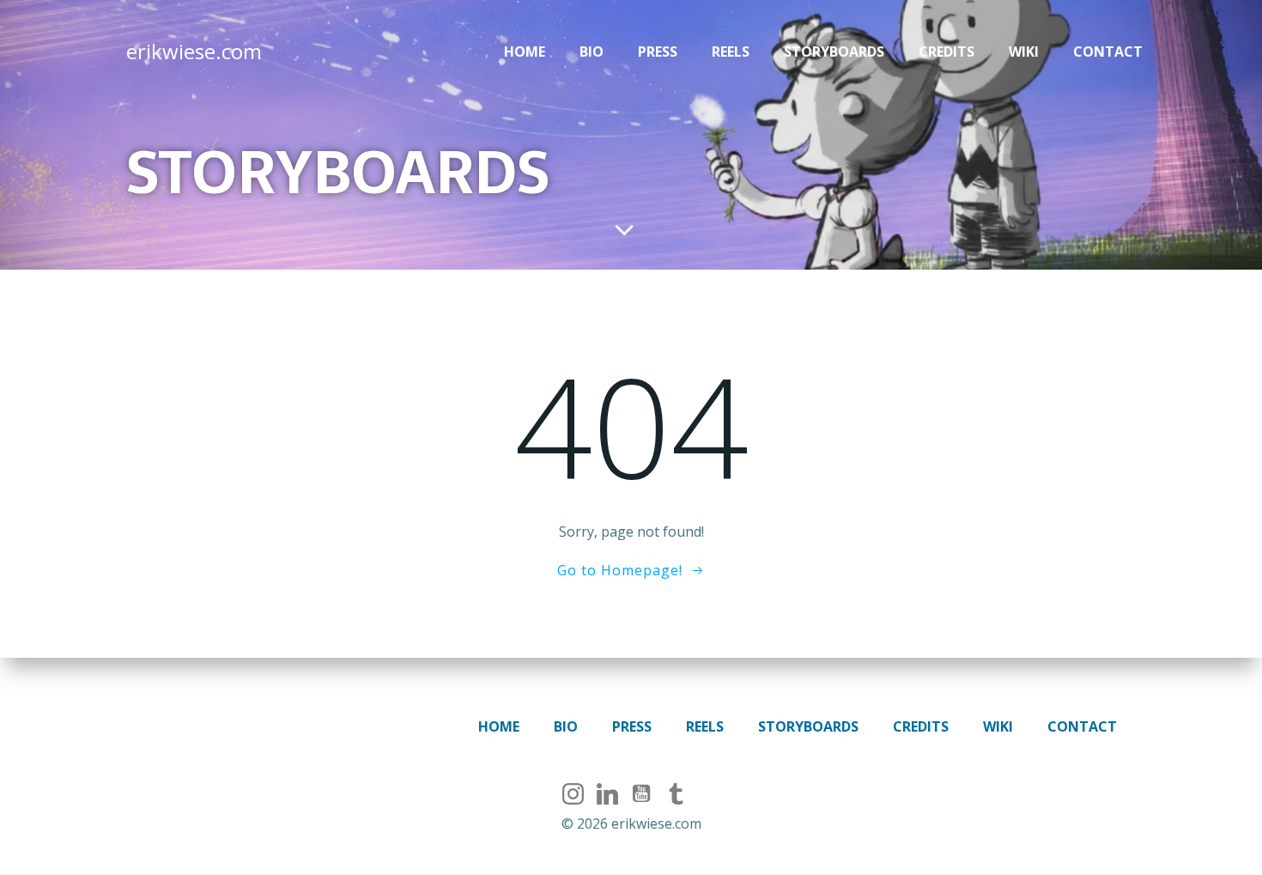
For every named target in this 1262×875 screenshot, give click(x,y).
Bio (591, 51)
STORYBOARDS (834, 51)
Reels (730, 51)
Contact (1108, 51)
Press (657, 51)
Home (524, 51)
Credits (946, 51)
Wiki (1024, 51)
